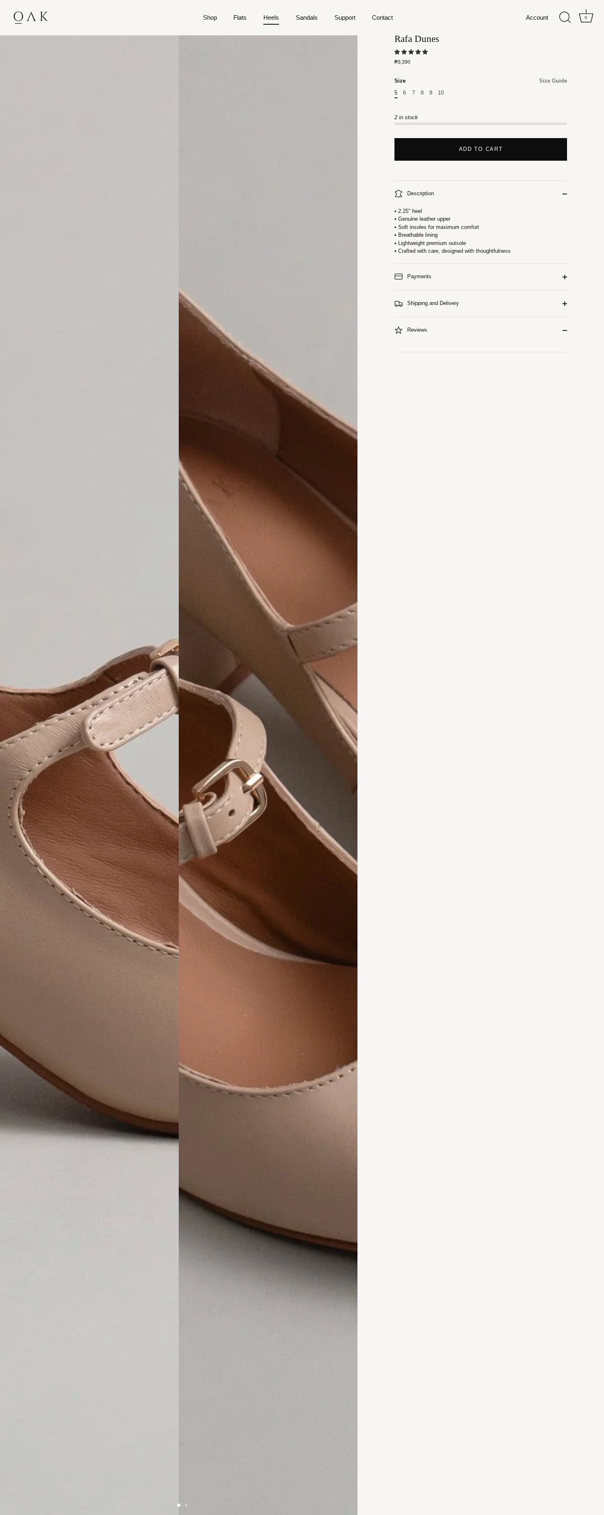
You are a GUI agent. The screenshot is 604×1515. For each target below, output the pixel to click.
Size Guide (553, 81)
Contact (382, 17)
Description (420, 193)
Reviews (416, 330)
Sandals (307, 17)
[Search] (565, 18)
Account (537, 17)
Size (480, 81)
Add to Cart (481, 149)
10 (441, 93)
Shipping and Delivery (432, 303)
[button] (411, 52)
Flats (240, 17)
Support (344, 17)
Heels (271, 17)
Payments (418, 276)
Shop (210, 17)
